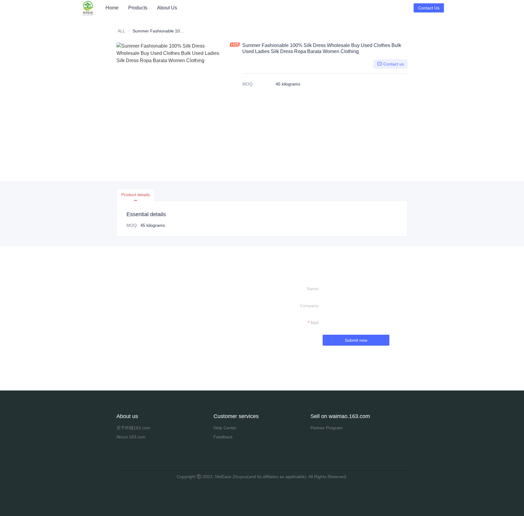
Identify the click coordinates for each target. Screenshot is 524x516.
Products (137, 7)
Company (309, 305)
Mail (314, 322)
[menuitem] (112, 8)
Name (312, 288)
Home (112, 7)
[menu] (257, 7)
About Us (167, 7)
